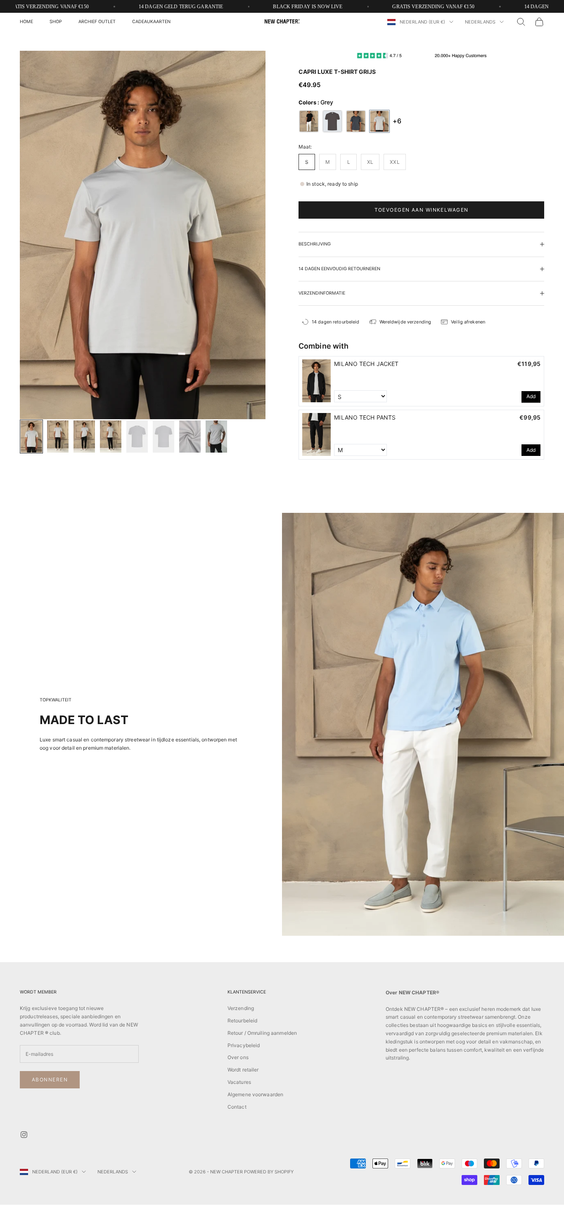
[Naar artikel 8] (216, 436)
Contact (236, 1107)
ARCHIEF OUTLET (97, 21)
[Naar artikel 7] (189, 436)
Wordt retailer (243, 1070)
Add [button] (531, 396)
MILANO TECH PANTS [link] (365, 416)
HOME (26, 21)
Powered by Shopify (269, 1172)
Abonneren (50, 1079)
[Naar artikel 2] (57, 436)
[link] (316, 380)
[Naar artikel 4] (110, 436)
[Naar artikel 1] (31, 436)
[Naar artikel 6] (163, 436)
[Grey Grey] (379, 120)
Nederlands (480, 22)
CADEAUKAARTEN (151, 21)
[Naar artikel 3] (84, 436)
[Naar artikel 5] (137, 436)
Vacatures (239, 1082)
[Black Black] (309, 120)
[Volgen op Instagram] (24, 1134)
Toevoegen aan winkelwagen (421, 210)
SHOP (56, 21)
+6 (397, 121)
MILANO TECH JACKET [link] (366, 363)
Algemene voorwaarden (255, 1094)
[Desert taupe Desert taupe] (332, 120)
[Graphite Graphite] (356, 120)
